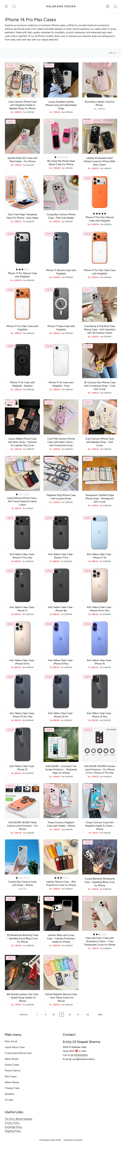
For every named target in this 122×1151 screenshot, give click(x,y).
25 (88, 1014)
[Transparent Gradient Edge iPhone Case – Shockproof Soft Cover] (99, 473)
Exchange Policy (13, 1127)
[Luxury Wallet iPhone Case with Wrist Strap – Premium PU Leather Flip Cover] (22, 416)
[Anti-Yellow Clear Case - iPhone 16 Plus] (61, 638)
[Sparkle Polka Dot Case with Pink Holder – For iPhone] (22, 136)
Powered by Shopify (73, 1140)
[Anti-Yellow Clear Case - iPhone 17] (22, 585)
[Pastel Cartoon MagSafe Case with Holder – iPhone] (61, 800)
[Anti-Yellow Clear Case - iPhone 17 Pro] (61, 532)
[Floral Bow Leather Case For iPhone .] (99, 79)
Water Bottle (11, 1059)
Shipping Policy (13, 1131)
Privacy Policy (12, 1122)
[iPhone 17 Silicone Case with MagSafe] (61, 248)
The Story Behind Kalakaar (18, 1118)
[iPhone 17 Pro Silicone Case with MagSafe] (22, 248)
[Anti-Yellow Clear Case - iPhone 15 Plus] (99, 691)
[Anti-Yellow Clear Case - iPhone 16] (99, 638)
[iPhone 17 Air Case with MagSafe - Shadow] (22, 360)
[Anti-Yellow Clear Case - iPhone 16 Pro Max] (99, 585)
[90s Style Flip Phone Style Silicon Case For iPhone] (61, 136)
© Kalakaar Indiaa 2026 (50, 1140)
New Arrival (11, 1041)
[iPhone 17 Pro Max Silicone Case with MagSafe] (99, 192)
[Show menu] (6, 6)
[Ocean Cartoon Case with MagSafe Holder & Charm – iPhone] (99, 800)
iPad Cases (11, 1076)
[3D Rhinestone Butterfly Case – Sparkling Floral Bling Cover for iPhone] (22, 913)
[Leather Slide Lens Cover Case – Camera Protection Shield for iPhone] (61, 913)
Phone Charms (12, 1070)
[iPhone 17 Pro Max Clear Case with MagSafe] (99, 248)
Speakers (9, 1094)
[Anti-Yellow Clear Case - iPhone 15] (22, 744)
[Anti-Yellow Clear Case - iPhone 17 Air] (99, 532)
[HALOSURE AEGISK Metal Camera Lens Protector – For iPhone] (22, 800)
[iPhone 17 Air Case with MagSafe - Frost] (61, 360)
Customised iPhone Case (18, 1053)
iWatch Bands (12, 1082)
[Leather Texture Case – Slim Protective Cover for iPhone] (61, 856)
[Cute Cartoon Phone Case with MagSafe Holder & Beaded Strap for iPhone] (22, 79)
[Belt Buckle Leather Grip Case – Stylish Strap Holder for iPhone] (22, 972)
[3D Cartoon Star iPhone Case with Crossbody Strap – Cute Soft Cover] (99, 360)
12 (70, 1014)
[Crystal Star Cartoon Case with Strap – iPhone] (22, 856)
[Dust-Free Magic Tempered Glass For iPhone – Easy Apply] (22, 192)
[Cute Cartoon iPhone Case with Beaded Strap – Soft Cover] (99, 416)
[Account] (108, 6)
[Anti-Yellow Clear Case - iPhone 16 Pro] (22, 638)
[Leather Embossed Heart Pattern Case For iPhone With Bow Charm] (99, 136)
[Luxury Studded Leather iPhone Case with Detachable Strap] (61, 79)
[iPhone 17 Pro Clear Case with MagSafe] (22, 304)
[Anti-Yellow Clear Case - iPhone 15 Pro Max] (22, 691)
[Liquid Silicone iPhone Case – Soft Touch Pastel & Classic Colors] (22, 473)
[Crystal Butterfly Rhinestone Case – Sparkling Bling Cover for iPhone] (99, 856)
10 (53, 1014)
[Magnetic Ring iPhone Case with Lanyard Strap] (61, 473)
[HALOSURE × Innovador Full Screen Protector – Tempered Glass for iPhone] (61, 744)
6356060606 (81, 1055)
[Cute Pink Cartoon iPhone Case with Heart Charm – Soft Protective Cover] (61, 416)
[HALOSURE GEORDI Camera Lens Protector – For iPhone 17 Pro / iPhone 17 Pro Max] (99, 744)
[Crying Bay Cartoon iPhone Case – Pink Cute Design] (61, 192)
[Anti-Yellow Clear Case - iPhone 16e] (61, 585)
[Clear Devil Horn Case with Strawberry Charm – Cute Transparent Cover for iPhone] (99, 913)
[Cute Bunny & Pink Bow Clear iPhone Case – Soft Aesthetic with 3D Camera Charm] (99, 304)
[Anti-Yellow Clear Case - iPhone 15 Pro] (61, 691)
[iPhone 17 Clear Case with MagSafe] (61, 304)
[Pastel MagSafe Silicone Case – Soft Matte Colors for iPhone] (61, 972)
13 (78, 1014)
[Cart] (115, 6)
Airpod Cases (12, 1064)
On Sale (9, 1099)
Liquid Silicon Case (15, 1047)
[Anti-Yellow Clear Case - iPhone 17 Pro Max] (22, 532)
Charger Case (12, 1088)
